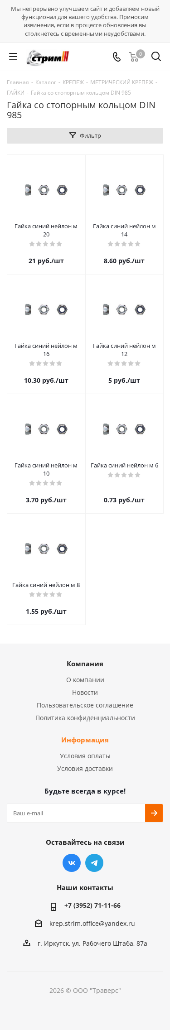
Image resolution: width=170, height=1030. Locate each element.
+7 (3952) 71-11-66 (92, 905)
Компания (85, 663)
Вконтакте (72, 863)
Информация (85, 739)
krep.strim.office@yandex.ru (92, 923)
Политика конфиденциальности (85, 717)
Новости (85, 692)
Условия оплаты (85, 755)
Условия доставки (85, 768)
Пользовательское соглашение (85, 705)
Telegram (94, 863)
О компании (85, 679)
